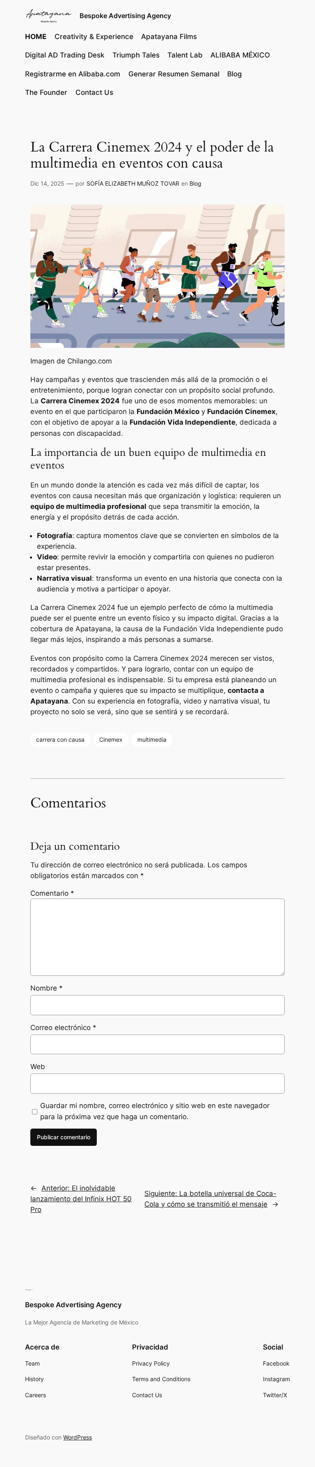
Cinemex (111, 739)
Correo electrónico (63, 1027)
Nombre (46, 988)
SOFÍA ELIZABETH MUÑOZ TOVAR (133, 183)
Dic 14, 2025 (47, 183)
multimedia (152, 739)
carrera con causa (60, 739)
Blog (195, 183)
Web (37, 1066)
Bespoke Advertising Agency (125, 15)
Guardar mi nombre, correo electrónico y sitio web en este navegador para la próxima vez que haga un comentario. (154, 1110)
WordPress (77, 1437)
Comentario (52, 893)
